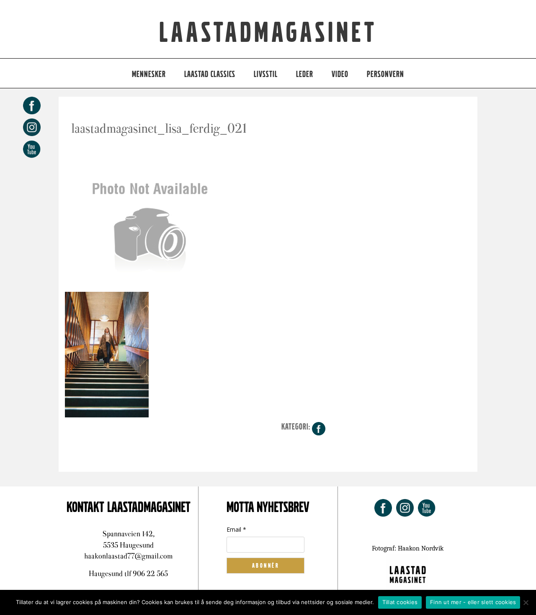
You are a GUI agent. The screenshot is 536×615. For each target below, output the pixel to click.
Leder (304, 74)
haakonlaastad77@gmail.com (128, 556)
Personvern (385, 74)
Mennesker (149, 74)
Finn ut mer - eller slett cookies (473, 602)
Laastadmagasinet (268, 33)
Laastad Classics (209, 74)
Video (340, 74)
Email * (236, 529)
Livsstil (266, 74)
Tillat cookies (400, 602)
